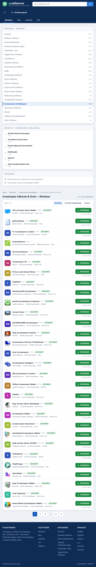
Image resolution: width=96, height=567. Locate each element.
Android (29, 20)
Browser (61, 531)
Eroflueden (84, 210)
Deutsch (80, 550)
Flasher (15, 394)
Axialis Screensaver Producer (26, 301)
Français (80, 546)
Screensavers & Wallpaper (28, 192)
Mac (19, 20)
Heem (4, 192)
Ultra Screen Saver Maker (24, 210)
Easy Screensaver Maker (23, 483)
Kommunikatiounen (65, 539)
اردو (78, 542)
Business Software (65, 535)
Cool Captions (18, 493)
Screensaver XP (19, 261)
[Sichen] (90, 4)
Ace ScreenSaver (20, 251)
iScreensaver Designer (23, 363)
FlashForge (17, 464)
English (80, 531)
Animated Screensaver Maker (26, 433)
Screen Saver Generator (23, 423)
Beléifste (58, 203)
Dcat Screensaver (20, 352)
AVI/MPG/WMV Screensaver (25, 322)
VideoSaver (17, 454)
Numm (87, 203)
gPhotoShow (18, 221)
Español (80, 535)
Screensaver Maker (21, 413)
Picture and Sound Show (23, 272)
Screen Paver (18, 312)
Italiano (80, 539)
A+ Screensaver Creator (23, 231)
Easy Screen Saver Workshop (25, 403)
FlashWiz (16, 282)
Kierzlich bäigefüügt (73, 203)
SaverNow (17, 473)
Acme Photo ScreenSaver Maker (27, 503)
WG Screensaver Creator (23, 373)
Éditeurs (41, 546)
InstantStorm (18, 241)
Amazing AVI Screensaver (24, 291)
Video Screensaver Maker (24, 384)
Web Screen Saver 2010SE (24, 443)
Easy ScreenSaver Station (24, 332)
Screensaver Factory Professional (28, 342)
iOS (38, 20)
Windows (8, 20)
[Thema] (4, 12)
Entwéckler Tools (64, 549)
